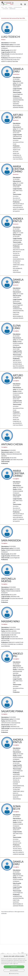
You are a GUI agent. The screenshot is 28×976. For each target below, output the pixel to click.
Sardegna (10, 7)
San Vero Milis (5, 8)
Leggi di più (15, 963)
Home (2, 7)
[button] (14, 973)
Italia (6, 7)
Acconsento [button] (14, 966)
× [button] (26, 955)
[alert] (14, 965)
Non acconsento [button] (14, 970)
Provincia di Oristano (18, 7)
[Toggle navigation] (21, 4)
